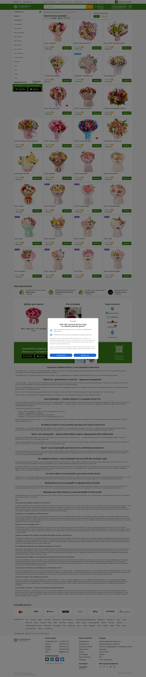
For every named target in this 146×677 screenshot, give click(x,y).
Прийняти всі (85, 355)
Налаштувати (61, 355)
